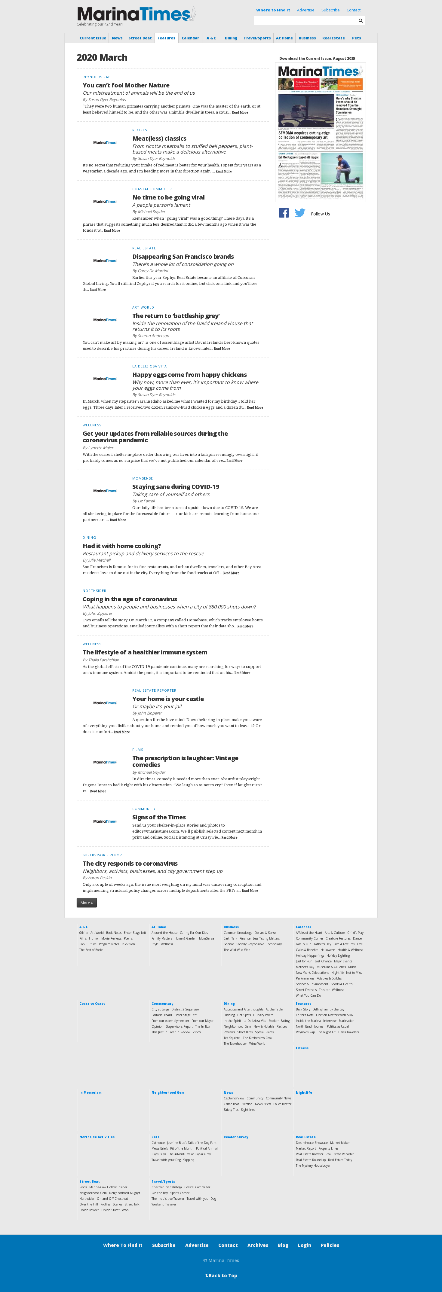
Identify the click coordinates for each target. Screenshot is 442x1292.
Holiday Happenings (310, 955)
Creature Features (338, 938)
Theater (324, 990)
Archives (257, 1245)
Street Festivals (306, 990)
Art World (97, 933)
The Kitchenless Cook (257, 1038)
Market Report (306, 1148)
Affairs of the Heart (309, 933)
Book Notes (113, 933)
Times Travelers (348, 1032)
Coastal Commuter (197, 1187)
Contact (354, 10)
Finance (245, 938)
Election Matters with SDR (334, 1015)
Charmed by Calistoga (167, 1187)
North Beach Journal (310, 1026)
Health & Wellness (350, 950)
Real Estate (333, 38)
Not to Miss (354, 973)
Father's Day (322, 944)
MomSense (206, 938)
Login (304, 1245)
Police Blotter (282, 1104)
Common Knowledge (238, 933)
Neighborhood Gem (237, 1026)
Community (255, 1098)
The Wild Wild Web (237, 950)
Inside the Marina (308, 1021)
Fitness (302, 1048)
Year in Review (180, 1032)
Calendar (190, 38)
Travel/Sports (257, 38)
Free (360, 944)
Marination (347, 1021)
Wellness (167, 944)
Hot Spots (244, 1015)
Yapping (188, 1160)
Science (229, 944)
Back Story (303, 1009)
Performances (305, 978)
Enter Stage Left (135, 933)
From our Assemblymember (170, 1021)
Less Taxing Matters (266, 938)
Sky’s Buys (159, 1154)
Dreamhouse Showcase (312, 1143)
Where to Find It (273, 10)
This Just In (159, 1032)
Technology (274, 944)
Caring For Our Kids (194, 933)
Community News (278, 1098)
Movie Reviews (111, 938)
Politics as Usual (338, 1026)
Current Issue (93, 38)
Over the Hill (88, 1204)
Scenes (117, 1204)
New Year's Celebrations (312, 973)
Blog (283, 1245)
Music (352, 967)
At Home (284, 38)
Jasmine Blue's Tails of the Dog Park (191, 1143)
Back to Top (221, 1275)
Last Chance (323, 961)
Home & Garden (185, 938)
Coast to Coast (92, 1003)
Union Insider (89, 1210)
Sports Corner (179, 1193)
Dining (231, 38)
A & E (211, 38)
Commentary (162, 1003)
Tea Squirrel (232, 1038)
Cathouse (158, 1143)
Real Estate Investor (309, 1154)
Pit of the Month (182, 1148)
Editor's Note (305, 1015)
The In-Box (202, 1026)
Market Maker (340, 1143)
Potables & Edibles (329, 978)
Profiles (105, 1204)
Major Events (343, 961)
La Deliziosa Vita (255, 1021)
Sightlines (248, 1110)
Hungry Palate (263, 1015)
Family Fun (304, 944)
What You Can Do (308, 995)
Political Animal (207, 1148)
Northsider (86, 1198)
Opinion (158, 1026)
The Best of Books (91, 950)
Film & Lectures (344, 944)
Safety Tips (231, 1110)
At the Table (274, 1009)
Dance (357, 938)
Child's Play (355, 933)
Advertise (306, 10)
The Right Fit (326, 1032)
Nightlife (337, 973)
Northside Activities (97, 1137)
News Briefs (263, 1104)
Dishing (229, 1015)
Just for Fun (304, 961)
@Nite (83, 933)
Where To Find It (123, 1245)
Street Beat (140, 38)
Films (83, 938)
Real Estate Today (340, 1160)
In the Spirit (232, 1021)
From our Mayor (202, 1021)
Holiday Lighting (338, 955)
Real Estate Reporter (340, 1154)
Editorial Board (162, 1015)
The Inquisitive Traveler (168, 1198)
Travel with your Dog (166, 1160)
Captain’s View (234, 1098)
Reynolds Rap (305, 1032)
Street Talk (132, 1204)
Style (155, 944)
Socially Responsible (250, 944)
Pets (356, 38)
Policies (330, 1245)
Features (166, 38)
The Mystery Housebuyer (313, 1165)
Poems (128, 938)
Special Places (264, 1032)
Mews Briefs (160, 1148)
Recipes (282, 1026)
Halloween (328, 950)
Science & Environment (312, 984)
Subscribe (330, 10)
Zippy (197, 1032)
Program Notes (109, 944)
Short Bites (245, 1032)
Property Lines (328, 1148)
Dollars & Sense (265, 933)
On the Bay (160, 1193)
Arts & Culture (335, 933)
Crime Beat (231, 1104)
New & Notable (263, 1026)
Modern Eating (279, 1021)
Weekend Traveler (164, 1204)
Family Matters (162, 938)
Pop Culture (88, 944)
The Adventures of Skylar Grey (189, 1154)
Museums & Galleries (331, 967)
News (117, 38)
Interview (329, 1021)
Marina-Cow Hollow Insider (108, 1187)
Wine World (257, 1043)
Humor (94, 938)
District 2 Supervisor (185, 1009)
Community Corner (309, 938)
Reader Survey (236, 1137)
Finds (83, 1187)
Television (128, 944)
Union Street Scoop (114, 1210)
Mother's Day (305, 967)
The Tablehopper (235, 1043)
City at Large (160, 1009)
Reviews (229, 1032)
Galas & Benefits (307, 950)
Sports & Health (342, 984)
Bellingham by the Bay (328, 1009)
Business (307, 38)
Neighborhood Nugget (124, 1193)
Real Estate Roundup (311, 1160)
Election (247, 1104)
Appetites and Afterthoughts (243, 1009)
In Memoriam (90, 1092)
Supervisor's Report (179, 1026)
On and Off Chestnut (112, 1198)
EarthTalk (230, 938)
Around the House (164, 933)
